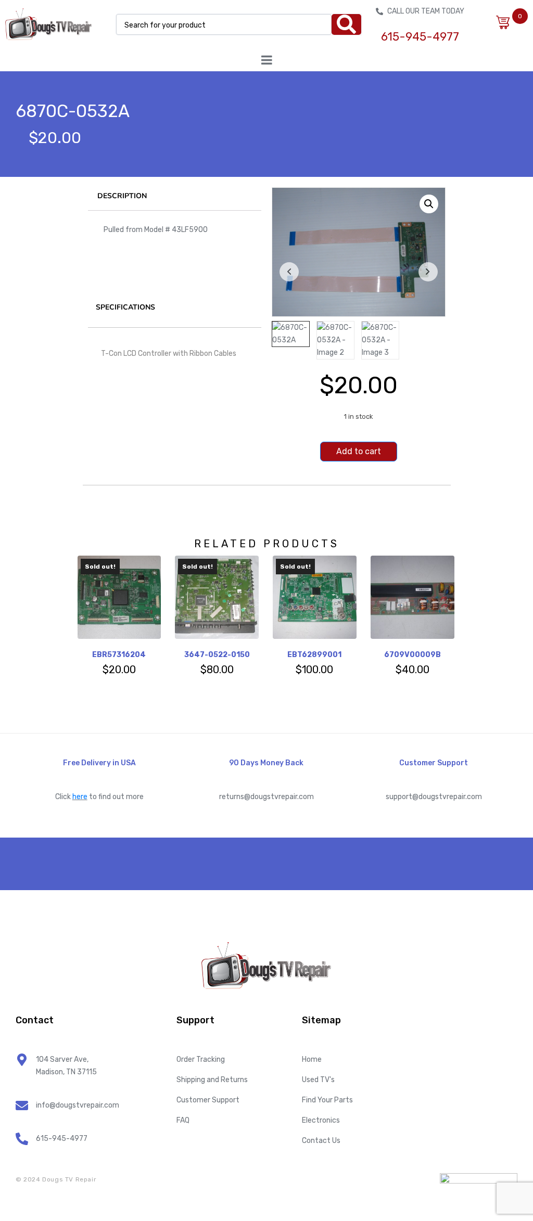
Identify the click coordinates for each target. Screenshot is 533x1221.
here (79, 796)
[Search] (346, 24)
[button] (429, 204)
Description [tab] (122, 196)
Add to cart (358, 451)
